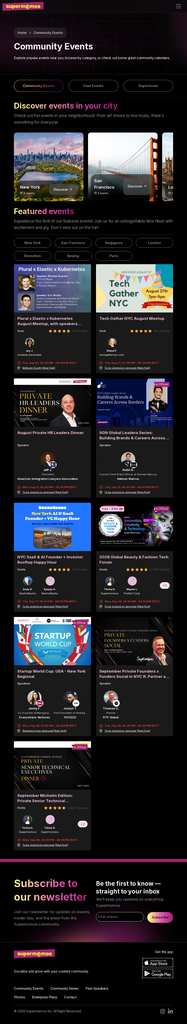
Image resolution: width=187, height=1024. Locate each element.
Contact (70, 997)
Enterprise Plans (44, 997)
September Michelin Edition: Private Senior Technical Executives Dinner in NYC (45, 798)
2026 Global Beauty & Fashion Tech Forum (134, 560)
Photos (19, 997)
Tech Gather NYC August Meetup (131, 318)
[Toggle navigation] (178, 6)
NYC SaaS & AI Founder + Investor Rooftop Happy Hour (50, 560)
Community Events (48, 33)
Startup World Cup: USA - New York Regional (51, 674)
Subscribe (160, 917)
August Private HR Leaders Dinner (50, 432)
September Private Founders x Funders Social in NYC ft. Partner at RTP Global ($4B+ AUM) (133, 674)
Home (22, 33)
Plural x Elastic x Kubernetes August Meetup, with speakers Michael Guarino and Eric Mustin (48, 321)
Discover (61, 189)
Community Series (64, 988)
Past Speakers (97, 988)
